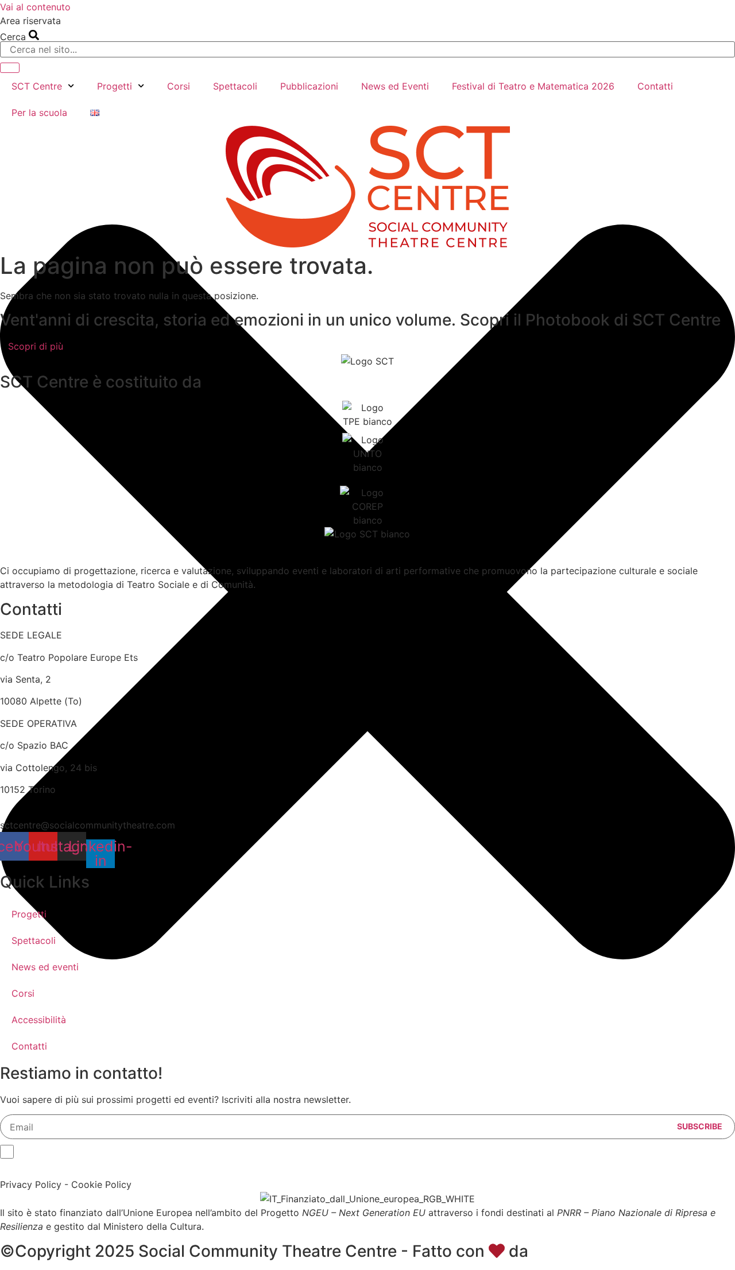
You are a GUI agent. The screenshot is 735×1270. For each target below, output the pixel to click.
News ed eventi (45, 967)
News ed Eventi (395, 86)
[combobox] (367, 49)
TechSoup (570, 1251)
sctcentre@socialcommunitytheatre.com (87, 825)
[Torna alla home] (368, 186)
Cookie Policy (101, 1184)
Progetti (114, 86)
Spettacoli (235, 86)
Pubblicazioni (309, 86)
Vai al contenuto (35, 7)
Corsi (178, 86)
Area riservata (30, 20)
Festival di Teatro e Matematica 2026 (533, 86)
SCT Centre (36, 86)
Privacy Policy (30, 1184)
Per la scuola (39, 112)
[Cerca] (10, 68)
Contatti (655, 86)
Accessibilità (38, 1019)
